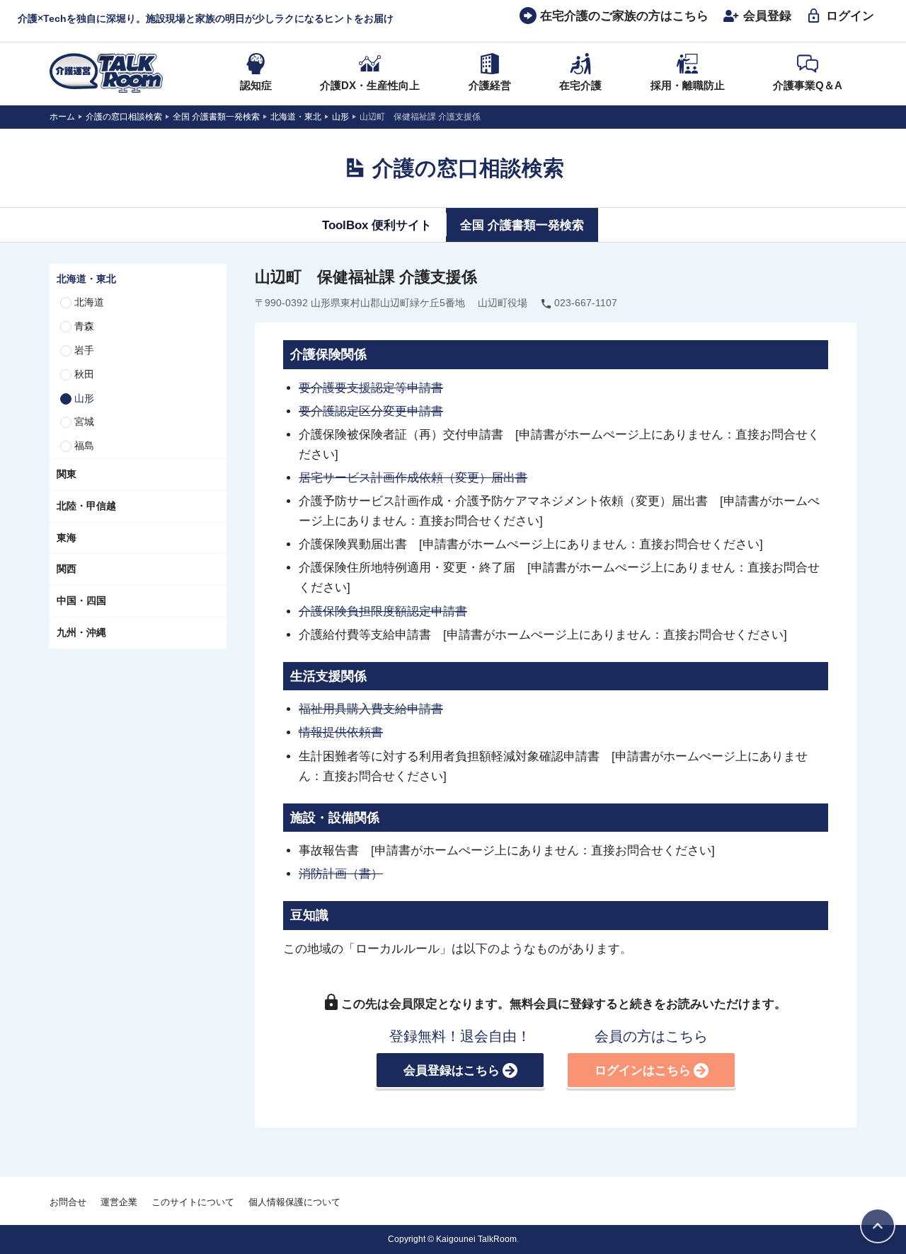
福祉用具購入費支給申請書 (371, 708)
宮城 (84, 421)
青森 (84, 326)
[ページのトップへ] (877, 1225)
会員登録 (767, 15)
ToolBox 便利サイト (377, 225)
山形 (84, 398)
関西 (66, 568)
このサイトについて (192, 1202)
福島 (84, 445)
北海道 (89, 302)
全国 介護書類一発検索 (522, 225)
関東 (66, 474)
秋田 (84, 374)
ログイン (850, 15)
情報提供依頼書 (341, 732)
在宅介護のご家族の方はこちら (624, 15)
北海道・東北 (86, 278)
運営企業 (119, 1202)
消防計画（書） (341, 873)
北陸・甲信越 (86, 505)
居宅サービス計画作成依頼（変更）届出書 (413, 477)
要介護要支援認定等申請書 (371, 387)
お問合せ (68, 1202)
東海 (66, 537)
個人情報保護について (294, 1202)
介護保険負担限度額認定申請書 (383, 611)
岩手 (84, 350)
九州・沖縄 (81, 632)
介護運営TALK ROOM (106, 72)
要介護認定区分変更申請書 (371, 411)
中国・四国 (81, 600)
